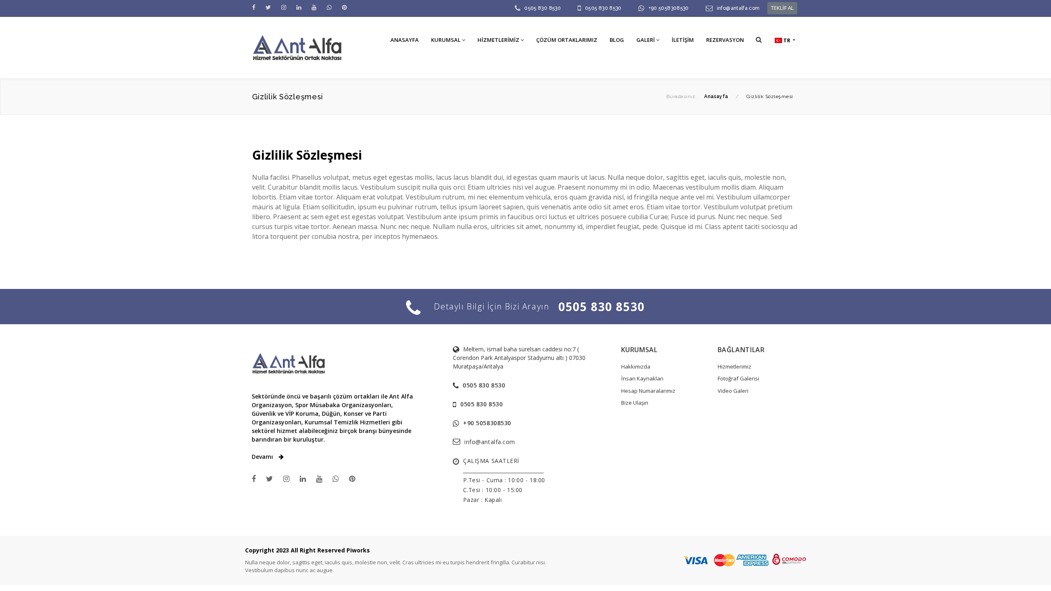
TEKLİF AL (782, 7)
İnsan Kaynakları (642, 378)
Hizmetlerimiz (734, 366)
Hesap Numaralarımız (648, 390)
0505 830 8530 (542, 8)
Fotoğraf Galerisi (738, 378)
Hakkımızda (635, 366)
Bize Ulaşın (634, 402)
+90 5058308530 (669, 8)
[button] (759, 39)
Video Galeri (733, 390)
